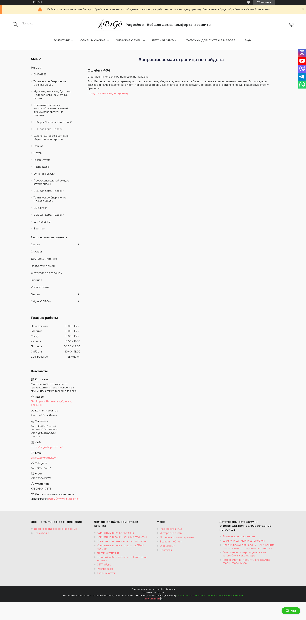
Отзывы (36, 251)
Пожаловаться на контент (190, 595)
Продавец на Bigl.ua (153, 592)
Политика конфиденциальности (225, 595)
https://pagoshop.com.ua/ (47, 447)
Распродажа (41, 166)
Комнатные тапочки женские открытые (122, 537)
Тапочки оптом (106, 573)
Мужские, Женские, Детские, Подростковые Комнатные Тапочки (52, 95)
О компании (167, 545)
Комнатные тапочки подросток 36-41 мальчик (120, 547)
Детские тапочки (108, 552)
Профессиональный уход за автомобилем (51, 182)
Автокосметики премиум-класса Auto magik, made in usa (246, 561)
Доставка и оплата (44, 258)
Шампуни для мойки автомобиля (244, 540)
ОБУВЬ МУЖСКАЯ (93, 40)
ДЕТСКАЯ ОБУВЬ (164, 40)
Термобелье (42, 533)
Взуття (35, 294)
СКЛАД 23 (40, 74)
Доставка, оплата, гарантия (177, 537)
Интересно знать (171, 533)
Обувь (37, 153)
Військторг (40, 207)
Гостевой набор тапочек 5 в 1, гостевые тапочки (122, 559)
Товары (36, 67)
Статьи (35, 244)
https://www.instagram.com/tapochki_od (64, 498)
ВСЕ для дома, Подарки (48, 129)
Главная (38, 146)
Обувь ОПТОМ (41, 301)
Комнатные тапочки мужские (115, 532)
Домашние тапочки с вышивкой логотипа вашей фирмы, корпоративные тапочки (50, 110)
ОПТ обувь (104, 564)
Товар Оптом (41, 159)
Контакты (166, 550)
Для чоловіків (41, 221)
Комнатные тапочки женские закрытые (122, 541)
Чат (293, 610)
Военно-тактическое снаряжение (55, 528)
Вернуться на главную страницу (107, 93)
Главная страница (171, 528)
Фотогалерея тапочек (46, 273)
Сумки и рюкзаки (44, 173)
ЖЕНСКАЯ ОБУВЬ (128, 40)
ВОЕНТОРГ (62, 40)
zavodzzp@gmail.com (44, 457)
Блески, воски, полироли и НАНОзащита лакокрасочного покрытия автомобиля (248, 546)
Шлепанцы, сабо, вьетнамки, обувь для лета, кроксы (51, 137)
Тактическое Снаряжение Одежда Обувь (50, 83)
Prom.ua (170, 589)
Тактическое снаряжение (49, 237)
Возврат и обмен (43, 266)
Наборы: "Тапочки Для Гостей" (52, 122)
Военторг (39, 228)
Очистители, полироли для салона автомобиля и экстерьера (244, 554)
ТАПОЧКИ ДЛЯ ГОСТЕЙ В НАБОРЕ (210, 40)
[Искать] (15, 24)
